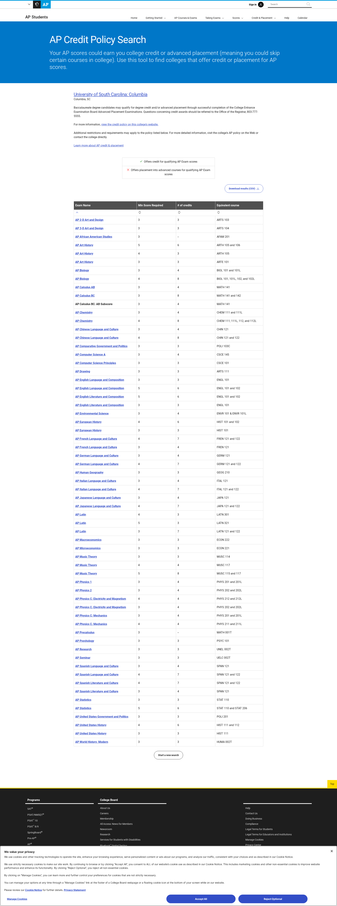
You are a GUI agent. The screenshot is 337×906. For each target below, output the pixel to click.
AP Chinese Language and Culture (96, 329)
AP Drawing (82, 371)
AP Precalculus (84, 632)
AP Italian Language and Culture (95, 481)
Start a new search (168, 755)
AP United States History (90, 725)
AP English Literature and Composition (99, 396)
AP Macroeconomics (88, 539)
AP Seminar (82, 657)
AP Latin (80, 514)
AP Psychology (84, 641)
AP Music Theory (86, 556)
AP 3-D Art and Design (89, 228)
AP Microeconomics (88, 548)
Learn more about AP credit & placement (99, 145)
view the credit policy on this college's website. (129, 124)
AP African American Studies (93, 236)
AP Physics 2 (83, 590)
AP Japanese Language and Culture (98, 497)
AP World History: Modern (91, 742)
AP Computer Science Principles (95, 363)
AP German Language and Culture (96, 455)
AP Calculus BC (85, 295)
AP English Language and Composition (99, 380)
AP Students (36, 17)
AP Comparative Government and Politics (101, 346)
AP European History (88, 422)
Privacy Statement (75, 889)
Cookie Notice (33, 889)
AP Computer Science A (90, 354)
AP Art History (84, 245)
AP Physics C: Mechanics (91, 615)
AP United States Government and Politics (101, 716)
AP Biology (82, 270)
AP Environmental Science (92, 413)
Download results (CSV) (242, 188)
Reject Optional (273, 898)
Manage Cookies (17, 898)
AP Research (83, 649)
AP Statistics (83, 699)
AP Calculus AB (85, 287)
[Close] (332, 851)
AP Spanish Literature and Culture (96, 683)
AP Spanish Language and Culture (96, 666)
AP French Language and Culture (96, 438)
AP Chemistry (83, 312)
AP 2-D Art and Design (89, 220)
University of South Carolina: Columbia (110, 94)
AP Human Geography (89, 472)
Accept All (201, 898)
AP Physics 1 (83, 582)
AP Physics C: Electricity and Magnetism (100, 598)
